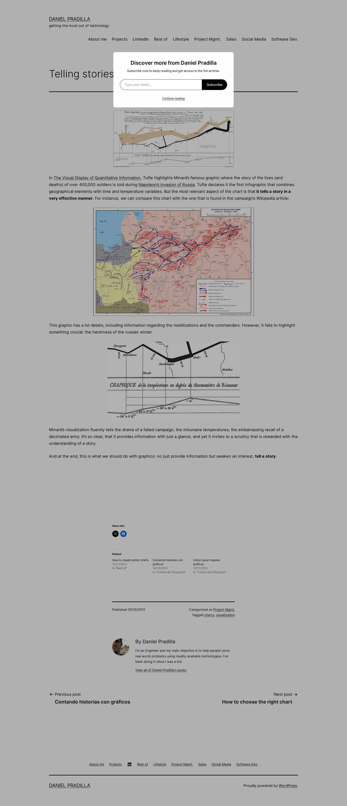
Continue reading (173, 98)
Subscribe (214, 85)
